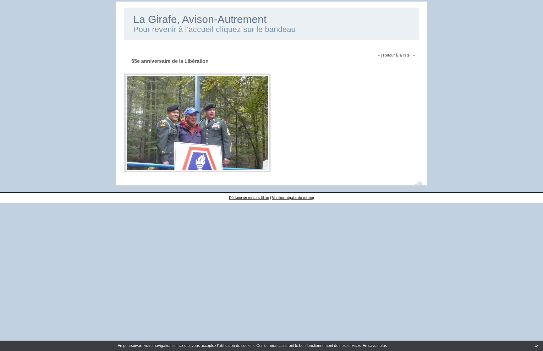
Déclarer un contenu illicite (249, 198)
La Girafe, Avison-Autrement (199, 19)
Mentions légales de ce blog (293, 198)
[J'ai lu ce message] (536, 345)
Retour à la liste (396, 55)
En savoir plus (375, 345)
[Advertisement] (271, 205)
